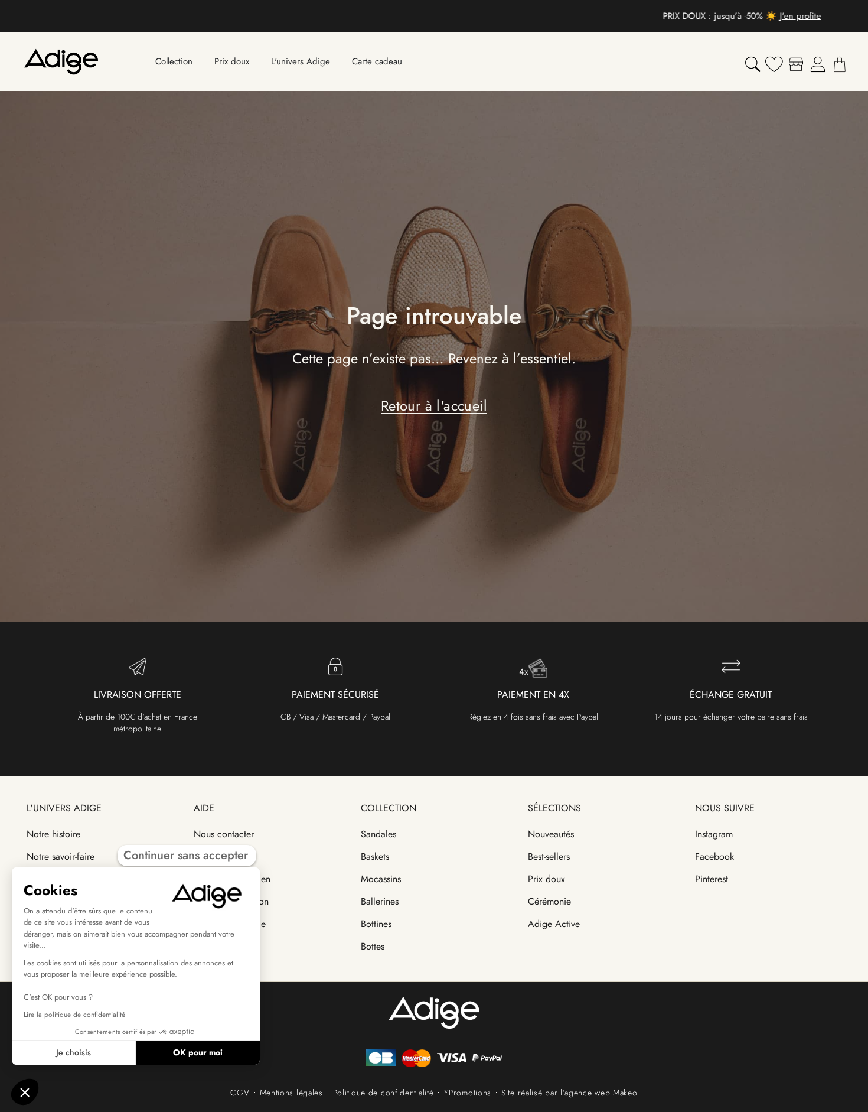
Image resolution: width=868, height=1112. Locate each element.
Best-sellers (549, 856)
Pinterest (711, 879)
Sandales (378, 834)
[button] (25, 1092)
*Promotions (467, 1092)
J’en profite (492, 15)
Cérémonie (549, 901)
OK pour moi (198, 1052)
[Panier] (840, 64)
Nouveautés (551, 834)
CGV (239, 1092)
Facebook (714, 856)
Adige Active (554, 924)
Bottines (376, 924)
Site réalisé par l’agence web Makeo (569, 1092)
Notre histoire (53, 834)
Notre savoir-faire (60, 856)
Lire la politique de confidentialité (74, 1014)
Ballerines (380, 901)
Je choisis (73, 1052)
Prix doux (546, 879)
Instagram (714, 834)
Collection (388, 808)
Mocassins (381, 879)
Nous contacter (224, 834)
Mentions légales (291, 1092)
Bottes (372, 946)
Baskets (375, 856)
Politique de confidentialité (383, 1092)
